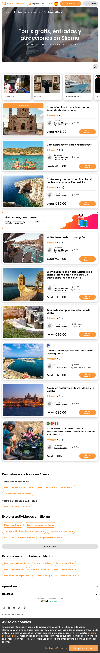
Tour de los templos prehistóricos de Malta (68, 312)
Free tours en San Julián (65, 569)
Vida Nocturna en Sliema (61, 531)
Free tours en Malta (27, 12)
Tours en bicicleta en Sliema (17, 493)
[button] (16, 87)
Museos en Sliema (12, 525)
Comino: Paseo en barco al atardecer (69, 144)
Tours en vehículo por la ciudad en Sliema (24, 531)
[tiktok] (24, 607)
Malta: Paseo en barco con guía (66, 237)
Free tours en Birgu (65, 563)
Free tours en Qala (67, 575)
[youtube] (14, 607)
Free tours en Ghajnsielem (16, 575)
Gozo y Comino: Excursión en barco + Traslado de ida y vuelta (69, 109)
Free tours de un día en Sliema (18, 487)
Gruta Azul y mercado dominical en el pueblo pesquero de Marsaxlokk (69, 181)
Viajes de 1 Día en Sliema (51, 537)
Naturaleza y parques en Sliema (19, 537)
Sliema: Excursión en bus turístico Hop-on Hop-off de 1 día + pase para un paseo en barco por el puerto (70, 274)
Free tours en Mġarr (44, 575)
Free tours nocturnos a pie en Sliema (55, 487)
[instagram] (3, 607)
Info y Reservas (87, 132)
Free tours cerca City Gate (17, 506)
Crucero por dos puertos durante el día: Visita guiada (70, 352)
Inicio (8, 12)
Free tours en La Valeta (15, 563)
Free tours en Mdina (41, 563)
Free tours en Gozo (40, 569)
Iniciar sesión (90, 3)
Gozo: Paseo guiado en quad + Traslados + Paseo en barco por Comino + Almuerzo (71, 431)
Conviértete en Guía (70, 3)
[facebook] (8, 607)
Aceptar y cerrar (83, 648)
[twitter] (19, 607)
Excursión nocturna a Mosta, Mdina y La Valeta (71, 389)
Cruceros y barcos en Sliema (40, 525)
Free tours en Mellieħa (14, 569)
